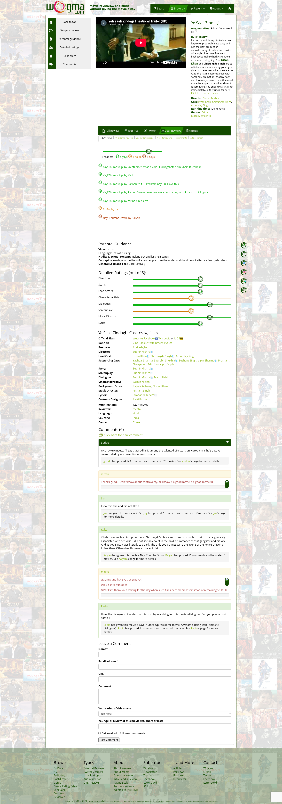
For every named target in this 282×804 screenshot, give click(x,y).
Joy (116, 209)
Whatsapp (149, 768)
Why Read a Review (125, 779)
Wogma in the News (126, 790)
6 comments (181, 137)
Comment (104, 686)
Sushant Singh (187, 360)
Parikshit (133, 184)
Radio (131, 192)
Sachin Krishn (141, 382)
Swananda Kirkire (143, 395)
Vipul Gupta (167, 364)
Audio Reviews (92, 779)
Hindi (136, 413)
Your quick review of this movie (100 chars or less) (130, 721)
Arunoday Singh (200, 105)
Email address (108, 661)
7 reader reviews (164, 137)
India (136, 418)
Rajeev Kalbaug (142, 386)
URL (101, 674)
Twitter (147, 775)
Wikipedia (164, 338)
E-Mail (207, 772)
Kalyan (136, 218)
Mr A (130, 175)
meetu (105, 474)
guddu (105, 442)
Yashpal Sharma (143, 360)
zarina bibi (134, 201)
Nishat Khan (160, 386)
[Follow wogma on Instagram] (244, 272)
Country (59, 793)
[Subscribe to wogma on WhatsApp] (244, 245)
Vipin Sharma (206, 360)
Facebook (149, 338)
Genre (57, 782)
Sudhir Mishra (211, 98)
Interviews (179, 779)
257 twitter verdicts (144, 137)
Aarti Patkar (140, 399)
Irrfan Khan (204, 101)
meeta (137, 409)
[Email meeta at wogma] (244, 290)
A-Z (56, 772)
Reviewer (59, 797)
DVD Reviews (92, 782)
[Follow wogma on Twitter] (244, 263)
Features (178, 775)
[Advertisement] (68, 90)
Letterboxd (150, 782)
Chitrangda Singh (221, 101)
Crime (205, 112)
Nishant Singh (141, 390)
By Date (58, 768)
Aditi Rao (153, 364)
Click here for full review (204, 93)
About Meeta (121, 772)
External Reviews (94, 768)
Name (103, 649)
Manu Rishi (161, 377)
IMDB (177, 338)
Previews (178, 772)
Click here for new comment (123, 435)
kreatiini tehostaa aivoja (142, 167)
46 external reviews (124, 137)
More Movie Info (201, 116)
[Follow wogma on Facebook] (244, 254)
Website (138, 338)
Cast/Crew (60, 779)
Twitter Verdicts (93, 772)
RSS (145, 786)
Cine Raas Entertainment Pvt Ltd (152, 343)
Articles (177, 768)
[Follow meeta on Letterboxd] (244, 281)
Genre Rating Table (65, 786)
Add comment (196, 137)
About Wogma (122, 768)
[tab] (110, 130)
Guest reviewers (123, 775)
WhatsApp (209, 768)
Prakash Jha (140, 347)
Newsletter (150, 772)
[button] (159, 8)
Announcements (124, 786)
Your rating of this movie (114, 708)
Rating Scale (121, 782)
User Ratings (91, 775)
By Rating (59, 775)
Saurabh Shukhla (164, 360)
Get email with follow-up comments (123, 733)
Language (60, 790)
